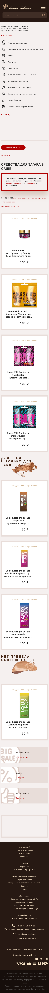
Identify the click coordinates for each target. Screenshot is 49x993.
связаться (31, 183)
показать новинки (10, 206)
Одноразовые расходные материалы (24, 883)
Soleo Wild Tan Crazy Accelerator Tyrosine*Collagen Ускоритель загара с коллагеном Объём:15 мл (18, 377)
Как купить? (24, 847)
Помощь (24, 863)
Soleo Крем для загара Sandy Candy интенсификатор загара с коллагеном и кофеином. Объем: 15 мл (18, 637)
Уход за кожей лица (24, 880)
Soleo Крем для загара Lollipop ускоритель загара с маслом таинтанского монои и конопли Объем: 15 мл (18, 727)
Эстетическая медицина (24, 905)
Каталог (7, 36)
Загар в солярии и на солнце (24, 908)
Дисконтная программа (25, 870)
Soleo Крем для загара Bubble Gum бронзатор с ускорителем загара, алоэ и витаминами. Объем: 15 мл (18, 576)
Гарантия (24, 866)
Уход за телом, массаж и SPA (24, 899)
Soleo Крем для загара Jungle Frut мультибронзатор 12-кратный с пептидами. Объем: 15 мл (18, 523)
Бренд (5, 115)
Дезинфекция (24, 915)
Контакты (24, 857)
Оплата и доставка (24, 850)
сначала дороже (21, 198)
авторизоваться (14, 183)
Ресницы (24, 889)
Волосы (24, 886)
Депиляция (24, 896)
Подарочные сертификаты (24, 876)
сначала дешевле (39, 198)
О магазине (24, 853)
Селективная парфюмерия (24, 918)
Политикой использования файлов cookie (24, 989)
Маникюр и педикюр (24, 902)
